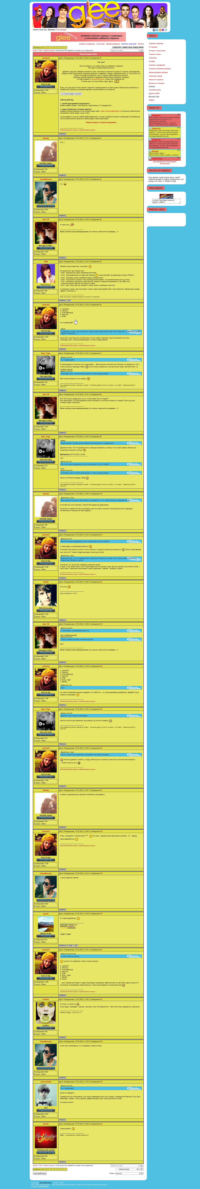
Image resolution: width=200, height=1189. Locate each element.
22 (101, 999)
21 (101, 950)
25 (101, 1124)
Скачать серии (155, 54)
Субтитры (153, 58)
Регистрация (61, 30)
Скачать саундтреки (157, 65)
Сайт (40, 50)
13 (101, 624)
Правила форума (113, 44)
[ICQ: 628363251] (69, 301)
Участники (100, 44)
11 (101, 535)
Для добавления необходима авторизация (164, 162)
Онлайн (152, 61)
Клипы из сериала (156, 80)
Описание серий (155, 76)
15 (101, 709)
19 (101, 873)
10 (101, 494)
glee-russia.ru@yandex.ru (111, 111)
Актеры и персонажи (157, 51)
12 (101, 582)
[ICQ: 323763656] (76, 946)
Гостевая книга (155, 90)
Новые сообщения (87, 44)
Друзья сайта (154, 93)
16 (101, 748)
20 (101, 914)
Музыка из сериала (156, 83)
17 (101, 790)
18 (101, 831)
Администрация (49, 50)
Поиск (140, 44)
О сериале (153, 47)
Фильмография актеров (158, 72)
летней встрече (98, 79)
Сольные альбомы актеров (159, 69)
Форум (35, 50)
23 (101, 1041)
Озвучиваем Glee (62, 50)
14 (101, 666)
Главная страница (156, 43)
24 (101, 1082)
